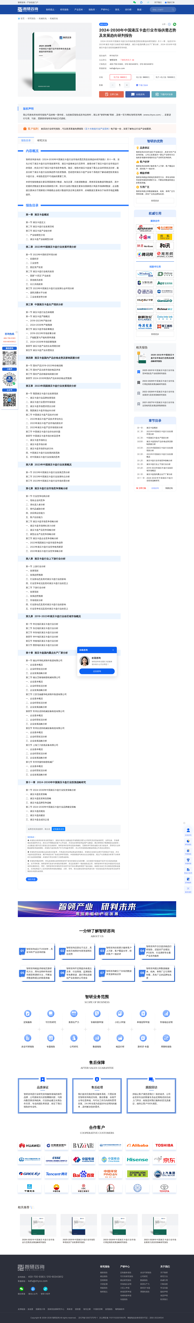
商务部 (69, 1309)
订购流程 (164, 1284)
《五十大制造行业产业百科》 (97, 129)
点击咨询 (97, 671)
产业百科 (78, 9)
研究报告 (64, 9)
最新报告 (104, 1272)
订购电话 (103, 64)
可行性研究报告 (126, 1276)
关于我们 (158, 2)
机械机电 (43, 18)
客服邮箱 (103, 68)
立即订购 (114, 94)
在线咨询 (140, 94)
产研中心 (105, 9)
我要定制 (169, 488)
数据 (139, 9)
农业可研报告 (145, 1272)
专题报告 (124, 1299)
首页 (23, 18)
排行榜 (128, 9)
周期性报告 (145, 1291)
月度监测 (104, 1284)
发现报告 (109, 1309)
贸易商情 (104, 1280)
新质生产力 (145, 1284)
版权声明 (28, 108)
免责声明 (164, 1295)
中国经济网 (98, 1309)
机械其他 (54, 18)
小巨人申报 (124, 1288)
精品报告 (104, 1276)
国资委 (78, 1309)
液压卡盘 (103, 24)
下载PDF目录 (166, 94)
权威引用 (164, 1280)
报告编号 (103, 55)
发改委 (30, 1309)
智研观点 (50, 9)
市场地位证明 (125, 1284)
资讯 (117, 9)
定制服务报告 (125, 1272)
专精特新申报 (125, 1295)
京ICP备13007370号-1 (88, 1318)
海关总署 (87, 1309)
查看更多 (155, 201)
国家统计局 (40, 1309)
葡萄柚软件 (119, 1309)
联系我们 (164, 1299)
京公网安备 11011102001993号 (112, 1318)
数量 (101, 85)
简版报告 (104, 1288)
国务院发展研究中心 (56, 1309)
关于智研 (164, 1272)
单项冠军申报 (125, 1291)
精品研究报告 (125, 1280)
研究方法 (164, 1276)
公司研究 (144, 1276)
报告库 (92, 9)
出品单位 (103, 60)
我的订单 (171, 2)
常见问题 (164, 1288)
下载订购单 (143, 85)
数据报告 (144, 1280)
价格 (101, 77)
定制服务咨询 (58, 829)
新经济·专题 (145, 1288)
